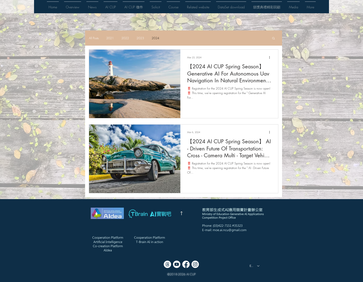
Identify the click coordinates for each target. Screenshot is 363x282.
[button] (72, 5)
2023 (140, 38)
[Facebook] (186, 264)
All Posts (94, 38)
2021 (110, 38)
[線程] (167, 264)
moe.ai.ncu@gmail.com (230, 230)
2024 (155, 38)
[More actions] (270, 57)
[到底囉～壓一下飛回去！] (181, 213)
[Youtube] (176, 264)
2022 (125, 38)
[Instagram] (195, 264)
